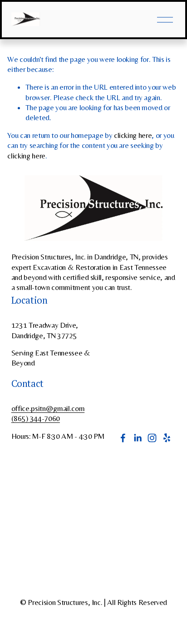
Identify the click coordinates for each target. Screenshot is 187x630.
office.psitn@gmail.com (48, 408)
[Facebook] (123, 437)
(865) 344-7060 (35, 418)
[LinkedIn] (137, 437)
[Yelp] (166, 437)
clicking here (133, 135)
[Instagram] (152, 437)
